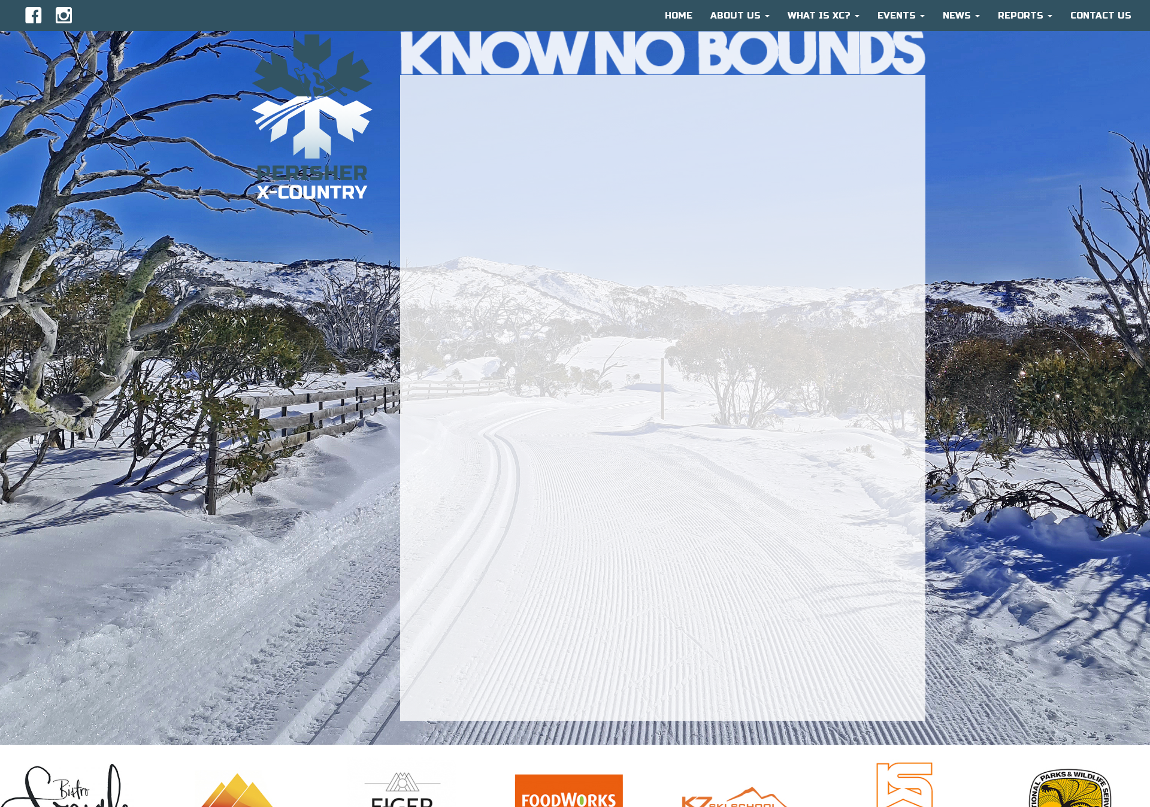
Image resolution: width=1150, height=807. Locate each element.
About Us (737, 15)
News (958, 15)
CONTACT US (1100, 15)
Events (898, 15)
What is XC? (821, 15)
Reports (1022, 15)
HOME (678, 15)
